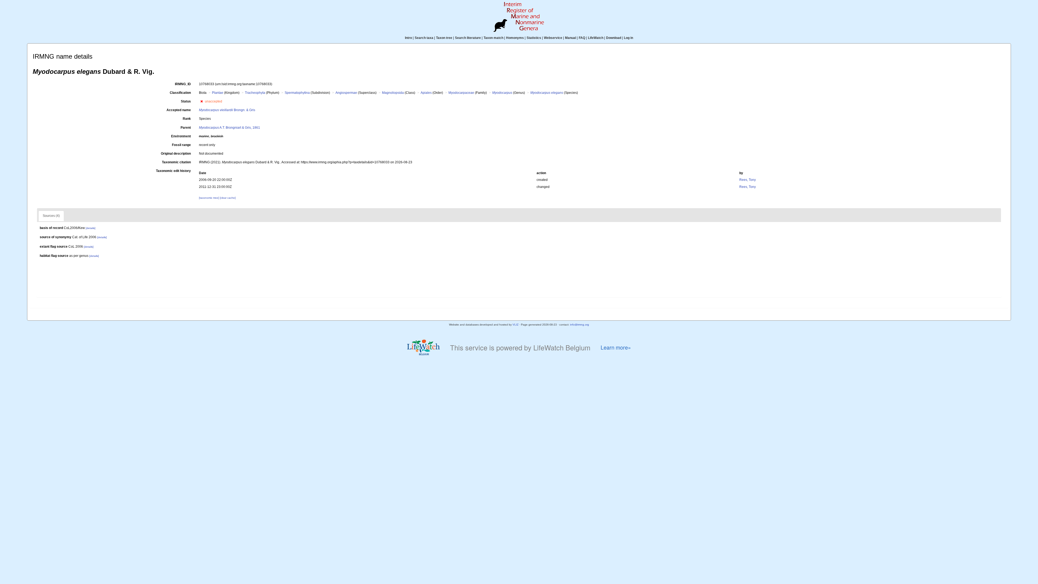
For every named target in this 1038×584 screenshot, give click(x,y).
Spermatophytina (297, 93)
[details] (90, 228)
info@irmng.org (579, 324)
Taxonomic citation (176, 162)
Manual (570, 38)
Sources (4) (51, 216)
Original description (176, 153)
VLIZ (515, 324)
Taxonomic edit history (173, 171)
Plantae (217, 93)
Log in (628, 38)
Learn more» (616, 347)
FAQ (582, 38)
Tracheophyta (255, 93)
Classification (180, 93)
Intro (408, 38)
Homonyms (515, 38)
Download (613, 38)
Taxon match (493, 38)
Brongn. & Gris (227, 110)
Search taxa (424, 38)
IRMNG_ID (183, 84)
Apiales (426, 93)
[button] (201, 101)
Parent (186, 128)
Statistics (534, 38)
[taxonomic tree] (209, 197)
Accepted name (179, 110)
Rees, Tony (747, 180)
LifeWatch (595, 38)
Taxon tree (444, 38)
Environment (181, 136)
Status (186, 101)
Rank (187, 119)
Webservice (553, 38)
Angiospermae (346, 93)
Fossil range (181, 145)
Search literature (468, 38)
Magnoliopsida (393, 93)
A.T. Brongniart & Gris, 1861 (229, 128)
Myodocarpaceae (461, 93)
